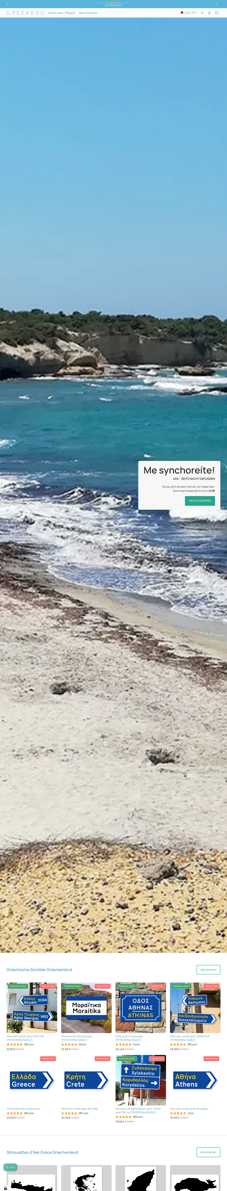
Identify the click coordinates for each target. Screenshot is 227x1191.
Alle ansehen (208, 969)
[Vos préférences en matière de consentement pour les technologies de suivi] (5, 1188)
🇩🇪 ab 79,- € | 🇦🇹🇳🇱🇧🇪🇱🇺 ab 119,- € (113, 4)
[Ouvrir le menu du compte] (209, 12)
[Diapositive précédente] (7, 4)
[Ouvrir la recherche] (202, 12)
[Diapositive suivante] (216, 4)
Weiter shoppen (200, 501)
